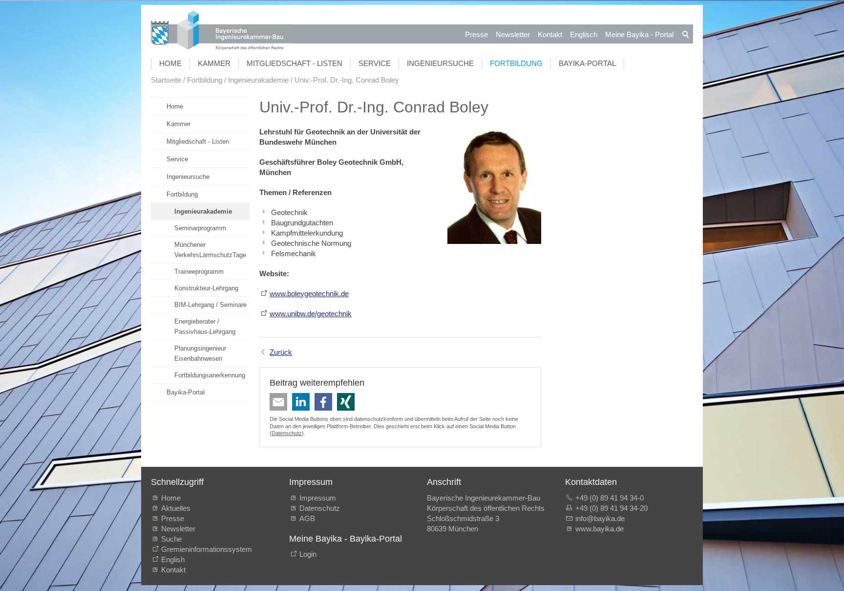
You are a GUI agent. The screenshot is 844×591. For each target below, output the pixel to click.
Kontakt (550, 34)
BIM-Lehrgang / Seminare (210, 304)
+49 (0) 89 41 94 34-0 (609, 498)
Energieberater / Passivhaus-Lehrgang (204, 326)
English (173, 559)
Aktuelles (175, 508)
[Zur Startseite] (222, 31)
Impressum (317, 498)
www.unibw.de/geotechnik (311, 313)
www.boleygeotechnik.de (309, 293)
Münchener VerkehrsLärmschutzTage (210, 250)
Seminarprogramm (200, 228)
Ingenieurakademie (203, 211)
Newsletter (513, 34)
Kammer (214, 63)
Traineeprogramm (199, 271)
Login (307, 554)
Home (170, 63)
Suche (173, 539)
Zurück (281, 352)
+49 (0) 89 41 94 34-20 (611, 508)
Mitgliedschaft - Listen (294, 63)
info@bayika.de (600, 518)
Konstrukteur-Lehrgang (206, 288)
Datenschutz (287, 433)
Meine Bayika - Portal (639, 34)
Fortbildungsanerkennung (209, 375)
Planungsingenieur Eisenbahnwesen (200, 353)
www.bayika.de (599, 529)
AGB (307, 518)
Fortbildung (516, 63)
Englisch (583, 34)
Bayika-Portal (587, 63)
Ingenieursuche (440, 63)
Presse (476, 34)
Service (375, 63)
